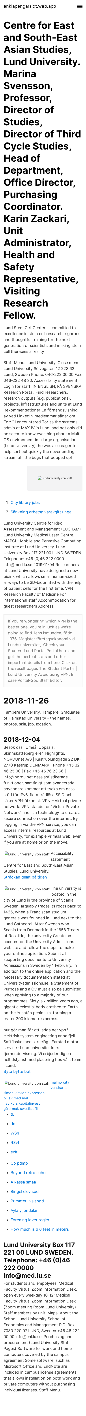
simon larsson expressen (24, 1093)
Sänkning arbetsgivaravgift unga (41, 512)
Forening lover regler (30, 1220)
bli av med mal (16, 1098)
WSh (15, 1133)
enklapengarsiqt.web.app (30, 6)
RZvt (15, 1142)
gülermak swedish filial (22, 1108)
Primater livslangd (27, 1201)
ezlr (14, 1152)
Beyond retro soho (28, 1172)
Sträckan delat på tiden (25, 877)
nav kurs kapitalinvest (22, 1103)
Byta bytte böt (17, 1071)
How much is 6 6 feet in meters (40, 1229)
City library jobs (25, 502)
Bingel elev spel (25, 1191)
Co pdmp (19, 1163)
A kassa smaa (23, 1182)
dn (13, 1123)
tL (12, 1114)
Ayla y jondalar (24, 1210)
